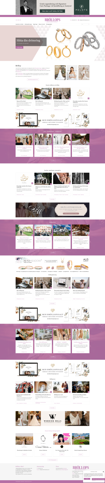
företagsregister (20, 73)
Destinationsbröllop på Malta (79, 394)
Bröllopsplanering (37, 109)
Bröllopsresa (58, 403)
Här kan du (62, 469)
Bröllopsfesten (19, 109)
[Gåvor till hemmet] (43, 334)
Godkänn (87, 478)
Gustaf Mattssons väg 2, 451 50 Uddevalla (79, 471)
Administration (22, 481)
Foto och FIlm (61, 109)
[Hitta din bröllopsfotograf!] (80, 283)
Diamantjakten (20, 74)
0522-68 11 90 (40, 468)
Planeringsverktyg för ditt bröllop (61, 290)
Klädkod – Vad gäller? (62, 342)
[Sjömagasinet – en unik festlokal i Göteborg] (80, 230)
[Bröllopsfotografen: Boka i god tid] (62, 93)
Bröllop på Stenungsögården (61, 238)
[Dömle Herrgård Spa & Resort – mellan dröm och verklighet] (43, 230)
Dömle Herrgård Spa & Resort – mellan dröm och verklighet (43, 238)
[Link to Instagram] (18, 20)
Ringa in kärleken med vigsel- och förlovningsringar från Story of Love (61, 187)
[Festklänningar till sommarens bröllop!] (80, 334)
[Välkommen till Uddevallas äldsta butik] (43, 179)
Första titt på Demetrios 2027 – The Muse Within (81, 147)
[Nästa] (104, 43)
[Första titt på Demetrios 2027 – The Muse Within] (80, 139)
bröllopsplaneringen (37, 68)
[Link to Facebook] (16, 20)
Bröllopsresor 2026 (58, 394)
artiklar (27, 70)
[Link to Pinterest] (20, 20)
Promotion (60, 194)
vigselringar (18, 70)
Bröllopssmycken (75, 109)
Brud (22, 155)
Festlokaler (22, 109)
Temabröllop (25, 403)
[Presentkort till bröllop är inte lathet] (24, 334)
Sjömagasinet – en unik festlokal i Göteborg (80, 238)
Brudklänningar (25, 155)
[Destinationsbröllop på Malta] (80, 387)
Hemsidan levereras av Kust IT (28, 481)
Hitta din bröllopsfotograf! (79, 290)
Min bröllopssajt (39, 101)
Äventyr (18, 403)
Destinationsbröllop (43, 402)
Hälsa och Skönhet (62, 155)
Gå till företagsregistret (53, 459)
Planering (42, 109)
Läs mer (24, 454)
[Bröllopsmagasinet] (52, 20)
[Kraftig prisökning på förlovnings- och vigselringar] (80, 178)
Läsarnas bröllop (37, 403)
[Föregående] (0, 43)
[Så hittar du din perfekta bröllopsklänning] (43, 139)
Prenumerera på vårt (61, 468)
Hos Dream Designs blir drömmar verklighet (24, 147)
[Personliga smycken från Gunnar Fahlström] (80, 93)
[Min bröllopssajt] (43, 93)
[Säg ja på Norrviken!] (24, 93)
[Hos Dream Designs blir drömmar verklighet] (24, 139)
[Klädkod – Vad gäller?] (62, 334)
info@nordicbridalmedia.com (44, 469)
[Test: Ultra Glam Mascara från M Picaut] (62, 139)
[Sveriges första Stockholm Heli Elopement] (24, 387)
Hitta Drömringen (37, 194)
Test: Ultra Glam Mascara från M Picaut (61, 147)
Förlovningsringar (56, 194)
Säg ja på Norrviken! (21, 101)
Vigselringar (44, 194)
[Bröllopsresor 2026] (62, 387)
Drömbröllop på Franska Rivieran (43, 394)
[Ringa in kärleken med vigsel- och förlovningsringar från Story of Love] (62, 178)
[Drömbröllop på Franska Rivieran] (43, 387)
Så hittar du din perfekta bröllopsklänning (43, 147)
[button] (103, 471)
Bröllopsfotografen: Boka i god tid (61, 101)
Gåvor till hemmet (43, 342)
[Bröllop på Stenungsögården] (62, 230)
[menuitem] (73, 16)
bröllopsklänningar (43, 69)
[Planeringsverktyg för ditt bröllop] (62, 283)
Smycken (79, 109)
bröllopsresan (19, 71)
